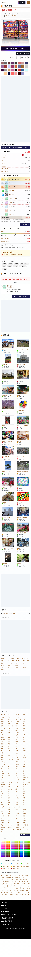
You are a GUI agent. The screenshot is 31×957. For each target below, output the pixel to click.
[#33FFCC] (13, 849)
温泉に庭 (19, 563)
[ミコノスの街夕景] (8, 389)
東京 (9, 753)
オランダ (3, 762)
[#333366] (16, 855)
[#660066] (6, 856)
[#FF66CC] (3, 845)
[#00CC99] (24, 851)
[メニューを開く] (28, 2)
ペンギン (25, 777)
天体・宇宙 (26, 661)
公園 (9, 744)
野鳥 (9, 775)
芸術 (2, 663)
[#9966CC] (23, 845)
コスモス (25, 807)
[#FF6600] (9, 845)
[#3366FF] (11, 854)
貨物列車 (3, 827)
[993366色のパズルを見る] (12, 66)
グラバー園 (4, 364)
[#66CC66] (6, 851)
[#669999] (4, 852)
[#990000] (29, 848)
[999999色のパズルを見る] (5, 70)
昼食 (24, 721)
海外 (24, 766)
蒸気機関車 (26, 825)
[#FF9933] (8, 844)
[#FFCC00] (9, 842)
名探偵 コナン (21, 881)
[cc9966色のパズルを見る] (9, 70)
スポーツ (25, 658)
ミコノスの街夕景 (6, 395)
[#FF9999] (4, 844)
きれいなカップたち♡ (7, 548)
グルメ (2, 658)
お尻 (29, 883)
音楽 (17, 667)
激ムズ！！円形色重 (7, 441)
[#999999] (24, 844)
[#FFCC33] (8, 842)
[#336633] (17, 854)
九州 (17, 755)
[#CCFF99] (14, 841)
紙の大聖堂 (4, 502)
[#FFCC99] (4, 842)
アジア (24, 764)
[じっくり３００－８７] (23, 481)
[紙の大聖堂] (8, 496)
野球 (9, 784)
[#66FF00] (9, 849)
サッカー (3, 784)
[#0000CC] (23, 856)
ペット (25, 665)
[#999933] (27, 844)
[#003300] (29, 855)
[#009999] (24, 852)
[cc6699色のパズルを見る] (12, 70)
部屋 (24, 816)
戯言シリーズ (25, 875)
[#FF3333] (8, 847)
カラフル (25, 829)
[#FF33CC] (3, 847)
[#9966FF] (21, 845)
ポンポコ (11, 191)
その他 (2, 670)
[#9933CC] (23, 847)
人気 (27, 152)
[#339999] (14, 852)
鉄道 (2, 825)
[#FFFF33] (8, 841)
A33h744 (19, 502)
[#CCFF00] (19, 841)
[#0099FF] (21, 852)
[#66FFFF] (1, 849)
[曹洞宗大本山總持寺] (23, 511)
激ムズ (2, 831)
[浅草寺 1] (8, 420)
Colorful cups (21, 410)
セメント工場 (20, 456)
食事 (9, 723)
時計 (2, 818)
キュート (13, 893)
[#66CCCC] (3, 851)
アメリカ (3, 764)
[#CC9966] (16, 844)
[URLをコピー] (28, 57)
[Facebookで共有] (18, 57)
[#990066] (26, 848)
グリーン (3, 879)
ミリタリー (19, 829)
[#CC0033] (17, 848)
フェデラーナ (12, 198)
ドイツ (3, 349)
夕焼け (17, 798)
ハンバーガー (19, 719)
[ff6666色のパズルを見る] (12, 73)
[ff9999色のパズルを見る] (15, 73)
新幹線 (10, 825)
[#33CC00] (19, 851)
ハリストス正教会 (6, 533)
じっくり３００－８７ (22, 487)
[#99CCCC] (23, 842)
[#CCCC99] (14, 842)
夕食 (2, 735)
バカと (18, 887)
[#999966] (26, 844)
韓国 (17, 766)
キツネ (17, 780)
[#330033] (17, 856)
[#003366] (26, 855)
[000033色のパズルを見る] (9, 73)
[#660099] (4, 856)
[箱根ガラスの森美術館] (23, 420)
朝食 (2, 723)
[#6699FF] (1, 852)
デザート (10, 715)
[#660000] (9, 856)
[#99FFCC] (23, 841)
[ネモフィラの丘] (8, 465)
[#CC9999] (14, 844)
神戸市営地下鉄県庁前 (22, 471)
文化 (24, 811)
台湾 (9, 766)
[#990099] (24, 848)
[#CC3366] (16, 847)
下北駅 (18, 548)
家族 (9, 813)
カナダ (10, 764)
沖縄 (24, 755)
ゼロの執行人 (5, 885)
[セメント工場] (23, 450)
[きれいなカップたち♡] (8, 542)
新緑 (9, 809)
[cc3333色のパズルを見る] (19, 70)
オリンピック (26, 782)
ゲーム (10, 667)
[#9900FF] (21, 848)
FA (19, 875)
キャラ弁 (10, 726)
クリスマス (19, 771)
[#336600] (19, 854)
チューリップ (11, 807)
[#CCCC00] (19, 842)
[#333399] (14, 855)
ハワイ (17, 764)
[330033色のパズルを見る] (2, 70)
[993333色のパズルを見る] (5, 66)
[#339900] (19, 852)
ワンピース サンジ (9, 875)
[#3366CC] (13, 854)
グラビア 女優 (15, 883)
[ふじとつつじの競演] (8, 481)
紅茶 (17, 735)
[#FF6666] (6, 845)
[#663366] (6, 855)
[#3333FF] (11, 855)
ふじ (3, 410)
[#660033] (8, 856)
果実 (17, 809)
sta (3, 877)
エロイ (19, 893)
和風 (2, 813)
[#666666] (6, 854)
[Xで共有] (15, 57)
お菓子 (25, 715)
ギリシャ (18, 762)
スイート (12, 887)
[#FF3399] (4, 847)
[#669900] (9, 852)
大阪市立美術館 (21, 364)
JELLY (3, 889)
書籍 (24, 663)
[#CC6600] (19, 845)
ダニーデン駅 (5, 380)
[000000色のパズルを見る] (15, 70)
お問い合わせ (7, 921)
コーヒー (10, 735)
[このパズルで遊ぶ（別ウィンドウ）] (15, 32)
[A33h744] (23, 496)
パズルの (13, 881)
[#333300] (19, 855)
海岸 (2, 748)
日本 (17, 751)
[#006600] (29, 854)
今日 (14, 891)
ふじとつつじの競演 (7, 487)
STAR (16, 894)
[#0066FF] (21, 854)
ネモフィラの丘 (6, 471)
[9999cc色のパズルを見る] (22, 73)
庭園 (24, 791)
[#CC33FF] (11, 847)
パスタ (2, 730)
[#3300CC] (13, 856)
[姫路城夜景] (23, 389)
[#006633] (27, 854)
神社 (2, 741)
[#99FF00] (29, 841)
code (24, 893)
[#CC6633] (17, 845)
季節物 (2, 661)
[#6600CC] (3, 856)
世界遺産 (3, 739)
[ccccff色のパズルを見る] (9, 66)
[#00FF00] (29, 849)
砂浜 (9, 748)
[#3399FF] (11, 852)
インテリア (11, 658)
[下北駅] (23, 542)
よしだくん (10, 286)
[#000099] (24, 856)
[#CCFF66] (16, 841)
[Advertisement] (15, 92)
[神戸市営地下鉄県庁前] (23, 465)
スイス (25, 759)
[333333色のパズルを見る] (15, 63)
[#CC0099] (14, 848)
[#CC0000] (19, 848)
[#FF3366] (6, 847)
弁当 (2, 726)
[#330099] (14, 856)
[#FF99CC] (3, 844)
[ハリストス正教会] (8, 527)
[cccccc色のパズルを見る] (26, 66)
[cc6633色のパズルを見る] (15, 66)
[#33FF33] (17, 849)
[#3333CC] (13, 855)
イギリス (10, 759)
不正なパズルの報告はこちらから (13, 254)
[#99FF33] (27, 841)
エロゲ (21, 894)
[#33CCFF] (11, 851)
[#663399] (4, 855)
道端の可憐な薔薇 (21, 533)
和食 (17, 726)
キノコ (24, 809)
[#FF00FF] (1, 848)
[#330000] (19, 856)
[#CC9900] (19, 844)
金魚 (24, 780)
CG (16, 663)
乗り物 (2, 665)
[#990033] (27, 848)
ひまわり (18, 807)
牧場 (17, 782)
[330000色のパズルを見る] (19, 73)
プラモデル (11, 829)
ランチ (17, 721)
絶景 (9, 787)
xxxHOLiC (23, 883)
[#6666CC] (3, 854)
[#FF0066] (6, 848)
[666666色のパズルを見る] (5, 63)
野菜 (9, 719)
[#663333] (8, 855)
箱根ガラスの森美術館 (22, 426)
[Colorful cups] (23, 404)
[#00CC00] (29, 851)
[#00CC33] (27, 851)
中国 (2, 766)
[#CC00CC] (13, 848)
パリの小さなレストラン (23, 380)
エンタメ (25, 667)
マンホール (26, 744)
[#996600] (29, 845)
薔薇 (17, 805)
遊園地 (2, 744)
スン (18, 885)
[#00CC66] (26, 851)
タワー (2, 746)
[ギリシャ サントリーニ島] (8, 511)
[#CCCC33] (17, 842)
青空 (24, 793)
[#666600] (9, 854)
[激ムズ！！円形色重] (8, 435)
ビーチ (25, 746)
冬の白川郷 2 (5, 563)
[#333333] (17, 855)
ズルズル (18, 879)
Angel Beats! (9, 877)
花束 (9, 811)
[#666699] (4, 854)
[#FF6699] (4, 845)
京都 (17, 753)
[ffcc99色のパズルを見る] (5, 73)
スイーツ (3, 715)
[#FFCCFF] (1, 842)
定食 (17, 723)
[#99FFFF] (21, 841)
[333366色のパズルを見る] (26, 63)
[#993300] (29, 847)
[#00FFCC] (23, 849)
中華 (9, 728)
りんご (17, 811)
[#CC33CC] (13, 847)
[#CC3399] (14, 847)
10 (1, 875)
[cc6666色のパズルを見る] (19, 63)
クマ (17, 777)
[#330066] (16, 856)
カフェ (2, 737)
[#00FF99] (24, 849)
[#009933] (27, 852)
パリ (17, 757)
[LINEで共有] (21, 57)
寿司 (24, 726)
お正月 (2, 771)
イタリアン (26, 728)
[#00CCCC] (23, 851)
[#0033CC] (23, 855)
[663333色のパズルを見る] (9, 63)
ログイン (6, 924)
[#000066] (26, 856)
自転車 (17, 825)
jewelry (3, 887)
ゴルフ (17, 784)
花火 (17, 802)
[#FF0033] (8, 848)
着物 (9, 816)
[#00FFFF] (21, 849)
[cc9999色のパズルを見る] (22, 63)
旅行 (9, 737)
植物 (17, 665)
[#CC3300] (19, 847)
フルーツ (25, 717)
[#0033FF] (21, 855)
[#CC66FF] (11, 845)
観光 (17, 737)
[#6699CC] (3, 852)
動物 (9, 665)
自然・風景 (11, 661)
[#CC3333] (17, 847)
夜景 (9, 798)
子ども (17, 813)
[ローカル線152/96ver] (23, 343)
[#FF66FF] (1, 845)
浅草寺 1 (4, 426)
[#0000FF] (21, 856)
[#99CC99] (24, 842)
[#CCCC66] (16, 842)
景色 (24, 737)
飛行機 (17, 827)
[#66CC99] (4, 851)
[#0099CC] (23, 852)
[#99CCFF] (21, 842)
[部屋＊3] (23, 435)
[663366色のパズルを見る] (12, 63)
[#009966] (26, 852)
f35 (16, 875)
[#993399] (24, 847)
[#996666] (26, 845)
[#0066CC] (23, 854)
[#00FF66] (26, 849)
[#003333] (27, 855)
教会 (17, 741)
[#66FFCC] (3, 849)
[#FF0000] (9, 848)
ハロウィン (11, 771)
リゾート (10, 751)
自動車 (17, 823)
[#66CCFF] (1, 851)
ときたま (11, 210)
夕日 (2, 800)
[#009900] (29, 852)
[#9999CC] (23, 844)
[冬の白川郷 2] (8, 557)
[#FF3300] (9, 847)
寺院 (9, 741)
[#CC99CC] (13, 844)
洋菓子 (10, 717)
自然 (17, 787)
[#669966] (6, 852)
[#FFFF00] (9, 841)
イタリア (25, 757)
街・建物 (18, 661)
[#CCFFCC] (13, 841)
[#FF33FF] (1, 847)
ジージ (8, 883)
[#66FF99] (4, 849)
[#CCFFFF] (11, 841)
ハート (2, 816)
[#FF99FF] (1, 844)
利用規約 (5, 912)
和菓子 (2, 717)
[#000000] (29, 856)
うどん (10, 730)
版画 (9, 820)
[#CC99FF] (11, 844)
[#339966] (16, 852)
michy (10, 206)
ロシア (25, 762)
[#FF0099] (4, 848)
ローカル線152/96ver (23, 349)
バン (28, 887)
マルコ (23, 887)
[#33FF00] (19, 849)
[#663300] (9, 855)
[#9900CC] (23, 848)
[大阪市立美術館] (23, 358)
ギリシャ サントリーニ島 (8, 517)
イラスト (10, 663)
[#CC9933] (17, 844)
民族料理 (3, 728)
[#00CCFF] (21, 851)
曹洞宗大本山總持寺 (22, 517)
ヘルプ (5, 905)
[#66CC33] (8, 851)
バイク (2, 829)
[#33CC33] (17, 851)
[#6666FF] (1, 854)
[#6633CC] (3, 855)
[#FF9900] (9, 844)
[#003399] (24, 855)
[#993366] (26, 847)
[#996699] (24, 845)
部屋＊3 (19, 441)
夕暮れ (25, 798)
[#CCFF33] (17, 841)
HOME (5, 902)
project (11, 894)
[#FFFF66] (6, 841)
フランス (10, 757)
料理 (9, 733)
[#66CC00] (9, 851)
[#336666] (16, 854)
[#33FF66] (16, 849)
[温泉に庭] (23, 557)
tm (25, 894)
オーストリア (11, 762)
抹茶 (24, 735)
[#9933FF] (21, 847)
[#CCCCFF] (11, 842)
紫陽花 (2, 807)
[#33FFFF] (11, 849)
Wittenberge (5, 456)
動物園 (2, 782)
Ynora (10, 214)
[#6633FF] (1, 855)
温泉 (24, 741)
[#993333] (27, 847)
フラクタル (7, 893)
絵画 (17, 818)
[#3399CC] (13, 852)
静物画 (2, 820)
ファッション (19, 658)
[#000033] (27, 856)
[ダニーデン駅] (8, 374)
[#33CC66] (16, 851)
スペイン (3, 759)
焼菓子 (17, 733)
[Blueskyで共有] (25, 57)
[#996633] (27, 845)
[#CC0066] (16, 848)
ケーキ (17, 715)
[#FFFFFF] (1, 841)
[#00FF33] (27, 849)
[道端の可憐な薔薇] (23, 527)
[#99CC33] (27, 842)
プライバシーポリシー (10, 915)
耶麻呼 (10, 202)
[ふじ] (8, 404)
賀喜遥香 (17, 877)
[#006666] (26, 854)
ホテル (25, 748)
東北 (2, 753)
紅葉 (9, 802)
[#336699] (14, 854)
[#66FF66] (6, 849)
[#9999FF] (21, 844)
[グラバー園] (8, 358)
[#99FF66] (26, 841)
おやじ (11, 194)
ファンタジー (24, 885)
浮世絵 (2, 823)
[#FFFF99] (4, 841)
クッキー (18, 717)
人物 (2, 667)
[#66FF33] (8, 849)
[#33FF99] (14, 849)
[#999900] (29, 844)
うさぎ (2, 777)
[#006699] (24, 854)
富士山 (10, 789)
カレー (10, 721)
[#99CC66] (26, 842)
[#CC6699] (14, 845)
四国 (9, 755)
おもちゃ (25, 813)
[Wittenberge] (8, 450)
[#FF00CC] (3, 848)
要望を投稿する (8, 918)
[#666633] (8, 854)
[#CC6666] (16, 845)
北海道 (25, 751)
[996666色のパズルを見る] (2, 63)
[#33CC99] (14, 851)
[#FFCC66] (6, 842)
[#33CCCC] (13, 851)
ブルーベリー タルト (12, 889)
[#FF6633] (8, 845)
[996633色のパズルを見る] (22, 66)
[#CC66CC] (13, 845)
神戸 (24, 753)
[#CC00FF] (11, 848)
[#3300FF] (11, 856)
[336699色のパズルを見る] (22, 70)
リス (9, 780)
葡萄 (2, 811)
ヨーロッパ (4, 757)
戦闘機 (10, 827)
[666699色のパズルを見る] (19, 66)
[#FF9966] (6, 844)
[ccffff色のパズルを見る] (26, 70)
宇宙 (24, 800)
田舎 (2, 793)
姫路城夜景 (20, 395)
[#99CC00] (29, 842)
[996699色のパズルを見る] (2, 66)
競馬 (24, 775)
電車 (24, 823)
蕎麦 (17, 730)
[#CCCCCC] (13, 842)
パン (24, 719)
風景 (2, 787)
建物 (9, 739)
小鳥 (2, 775)
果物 (2, 719)
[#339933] (17, 852)
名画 (24, 818)
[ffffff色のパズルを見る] (2, 73)
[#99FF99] (24, 841)
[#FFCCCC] (3, 842)
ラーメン (3, 721)
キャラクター (10, 879)
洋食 (17, 728)
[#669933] (8, 852)
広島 (2, 755)
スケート (25, 784)
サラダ (25, 733)
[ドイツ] (8, 343)
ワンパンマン (25, 877)
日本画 (25, 820)
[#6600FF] (1, 856)
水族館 (10, 782)
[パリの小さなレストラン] (23, 374)
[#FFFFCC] (3, 841)
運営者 (5, 908)
